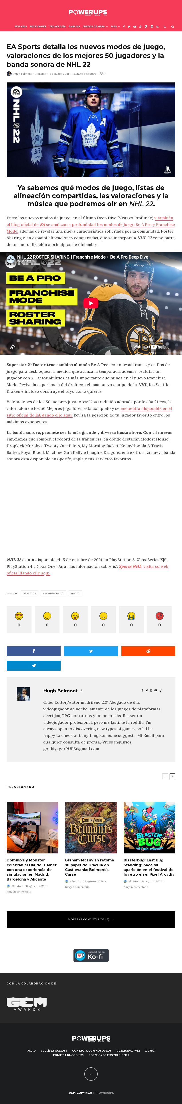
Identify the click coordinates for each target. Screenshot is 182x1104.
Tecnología (57, 26)
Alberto (16, 886)
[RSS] (157, 26)
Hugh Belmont (22, 73)
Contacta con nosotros (92, 1050)
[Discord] (152, 26)
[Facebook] (124, 26)
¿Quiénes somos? (54, 1050)
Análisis (74, 26)
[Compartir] (34, 651)
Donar (150, 1050)
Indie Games (38, 26)
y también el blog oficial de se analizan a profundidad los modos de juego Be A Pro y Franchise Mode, (91, 224)
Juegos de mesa (94, 26)
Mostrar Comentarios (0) (88, 919)
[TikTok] (140, 26)
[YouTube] (135, 26)
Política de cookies (68, 1055)
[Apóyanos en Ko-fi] (91, 952)
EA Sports (30, 593)
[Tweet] (91, 651)
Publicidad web (128, 1050)
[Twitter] (129, 26)
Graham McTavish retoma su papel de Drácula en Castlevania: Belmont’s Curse (89, 867)
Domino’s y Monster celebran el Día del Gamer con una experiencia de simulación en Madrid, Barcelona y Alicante (32, 869)
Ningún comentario (19, 891)
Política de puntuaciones (109, 1055)
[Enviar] (148, 651)
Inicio (31, 1050)
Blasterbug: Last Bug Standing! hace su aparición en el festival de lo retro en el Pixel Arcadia (149, 867)
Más (114, 26)
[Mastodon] (146, 26)
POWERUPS (105, 1092)
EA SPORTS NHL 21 (54, 593)
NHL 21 (75, 593)
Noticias (21, 26)
